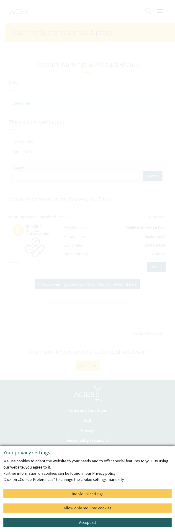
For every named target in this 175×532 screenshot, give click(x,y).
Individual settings (87, 493)
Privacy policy (104, 473)
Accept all (87, 522)
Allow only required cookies (87, 508)
